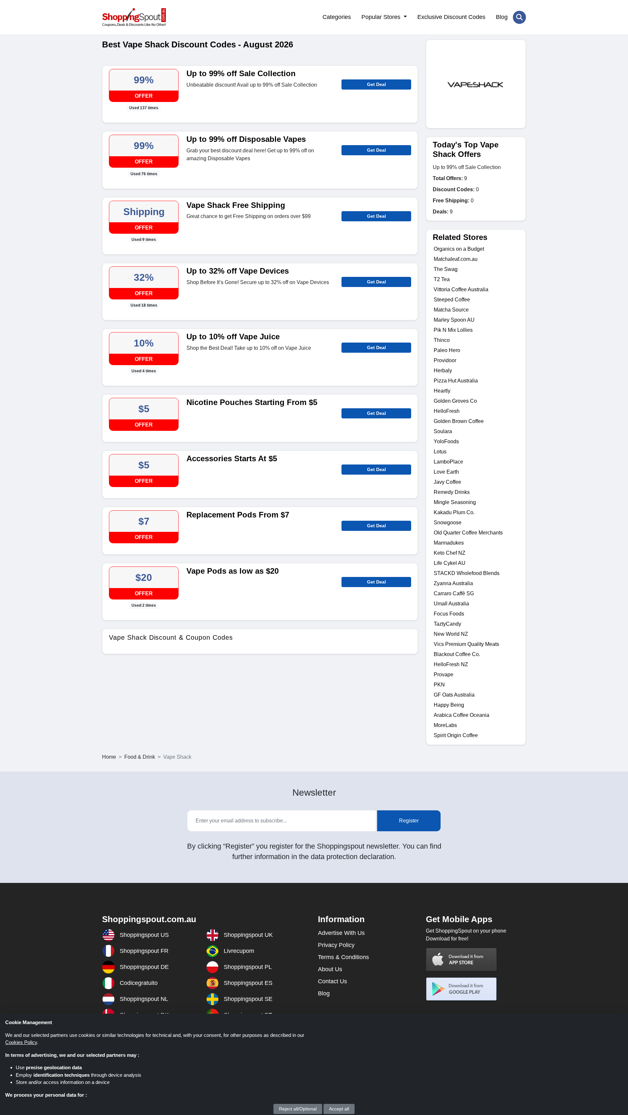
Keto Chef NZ (449, 553)
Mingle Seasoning (455, 502)
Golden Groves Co (455, 401)
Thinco (442, 340)
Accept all (339, 1108)
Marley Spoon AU (454, 320)
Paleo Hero (447, 350)
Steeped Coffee (452, 299)
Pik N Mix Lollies (453, 330)
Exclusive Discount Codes (451, 17)
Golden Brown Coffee (459, 421)
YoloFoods (446, 441)
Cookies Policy (21, 1042)
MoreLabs (445, 725)
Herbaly (443, 370)
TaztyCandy (447, 624)
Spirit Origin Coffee (456, 735)
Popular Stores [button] (381, 17)
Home (109, 757)
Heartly (442, 391)
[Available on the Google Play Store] (461, 989)
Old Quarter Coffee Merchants (468, 532)
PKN (439, 684)
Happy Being (449, 705)
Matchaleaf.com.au (456, 259)
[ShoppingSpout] (134, 17)
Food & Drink (139, 757)
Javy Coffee (447, 482)
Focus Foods (449, 614)
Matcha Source (451, 310)
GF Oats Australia (454, 695)
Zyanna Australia (453, 583)
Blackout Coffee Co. (457, 654)
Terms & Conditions (343, 957)
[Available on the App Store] (461, 960)
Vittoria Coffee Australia (461, 289)
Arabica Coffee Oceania (461, 715)
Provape (443, 674)
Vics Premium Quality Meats (466, 644)
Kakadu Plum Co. (454, 512)
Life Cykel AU (449, 563)
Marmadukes (449, 543)
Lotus (440, 451)
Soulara (443, 431)
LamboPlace (448, 462)
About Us (330, 969)
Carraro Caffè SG (454, 593)
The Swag (446, 269)
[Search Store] (519, 17)
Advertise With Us (341, 933)
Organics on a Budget (459, 249)
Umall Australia (451, 603)
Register (409, 820)
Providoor (445, 360)
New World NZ (451, 634)
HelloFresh (447, 411)
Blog (502, 17)
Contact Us (332, 981)
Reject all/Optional (298, 1108)
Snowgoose (448, 522)
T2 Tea (442, 279)
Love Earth (446, 472)
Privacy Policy (336, 945)
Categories (337, 17)
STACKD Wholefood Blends (466, 573)
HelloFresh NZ (451, 664)
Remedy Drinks (452, 492)
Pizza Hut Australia (456, 380)
